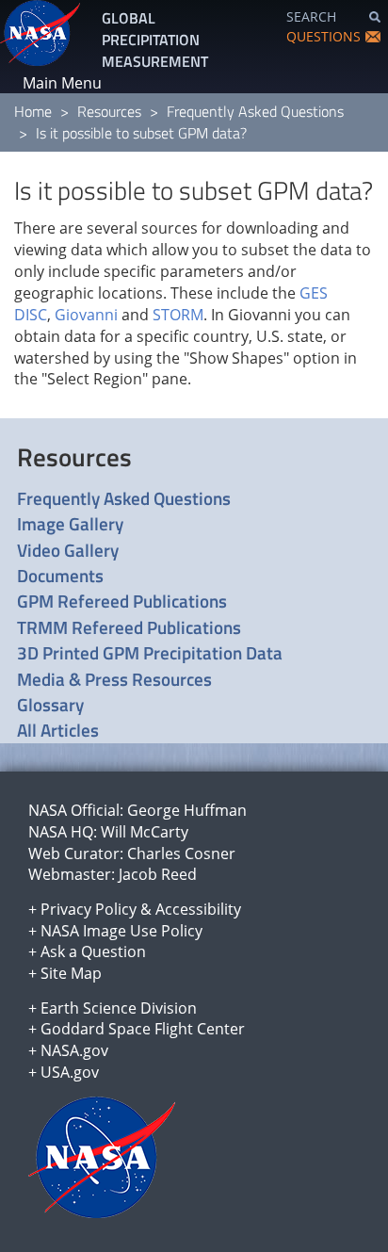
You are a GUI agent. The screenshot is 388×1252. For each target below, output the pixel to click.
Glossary (50, 704)
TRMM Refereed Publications (129, 627)
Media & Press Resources (114, 678)
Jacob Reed (158, 874)
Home (33, 111)
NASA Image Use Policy (121, 930)
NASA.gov (74, 1050)
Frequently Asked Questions (255, 111)
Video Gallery (68, 549)
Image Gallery (70, 523)
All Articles (58, 729)
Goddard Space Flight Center (142, 1028)
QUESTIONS (323, 36)
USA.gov (69, 1072)
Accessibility (198, 909)
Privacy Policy (88, 909)
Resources (109, 111)
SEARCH (311, 16)
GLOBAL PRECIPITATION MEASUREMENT (155, 40)
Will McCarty (144, 831)
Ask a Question (93, 951)
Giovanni (86, 314)
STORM (178, 314)
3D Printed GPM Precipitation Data (150, 652)
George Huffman (187, 810)
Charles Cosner (181, 853)
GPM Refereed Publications (122, 600)
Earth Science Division (118, 1008)
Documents (60, 575)
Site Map (71, 973)
